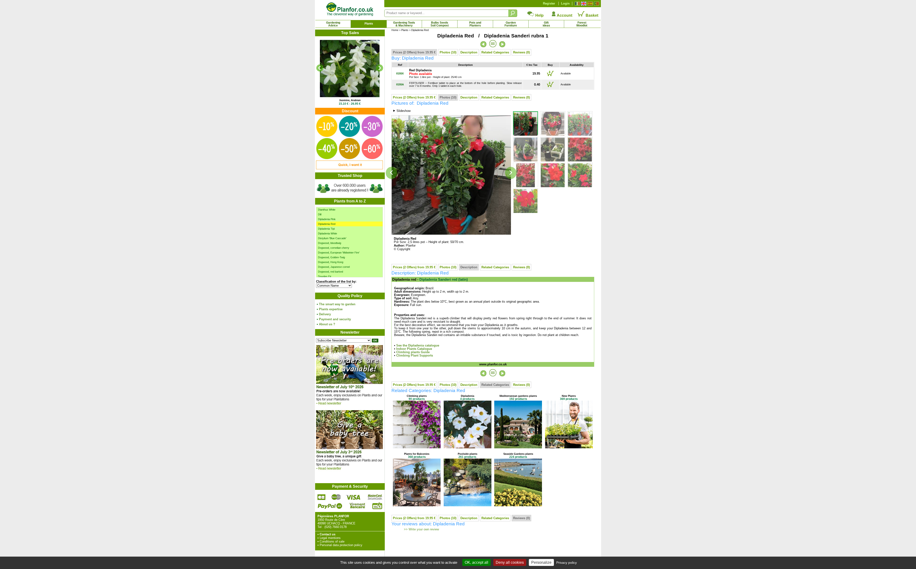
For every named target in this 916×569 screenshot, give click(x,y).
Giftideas (546, 24)
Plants (368, 23)
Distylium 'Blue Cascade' (332, 238)
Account (564, 15)
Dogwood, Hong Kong (330, 262)
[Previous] (319, 68)
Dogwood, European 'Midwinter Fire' (338, 252)
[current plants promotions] (349, 168)
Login (565, 3)
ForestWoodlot (581, 24)
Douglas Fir (324, 276)
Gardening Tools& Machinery (404, 24)
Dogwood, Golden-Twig (331, 257)
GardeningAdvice (333, 24)
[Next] (379, 68)
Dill (319, 214)
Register (549, 3)
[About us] (349, 194)
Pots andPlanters (475, 24)
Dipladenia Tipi (326, 228)
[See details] (350, 68)
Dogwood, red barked (330, 271)
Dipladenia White (327, 233)
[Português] (596, 3)
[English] (583, 3)
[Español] (589, 3)
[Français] (576, 3)
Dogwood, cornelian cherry (333, 247)
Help (539, 15)
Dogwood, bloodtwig (329, 243)
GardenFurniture (511, 24)
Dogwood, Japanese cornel (334, 266)
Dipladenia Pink (327, 219)
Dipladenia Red (326, 223)
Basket (591, 15)
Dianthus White (326, 209)
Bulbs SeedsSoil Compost (440, 24)
